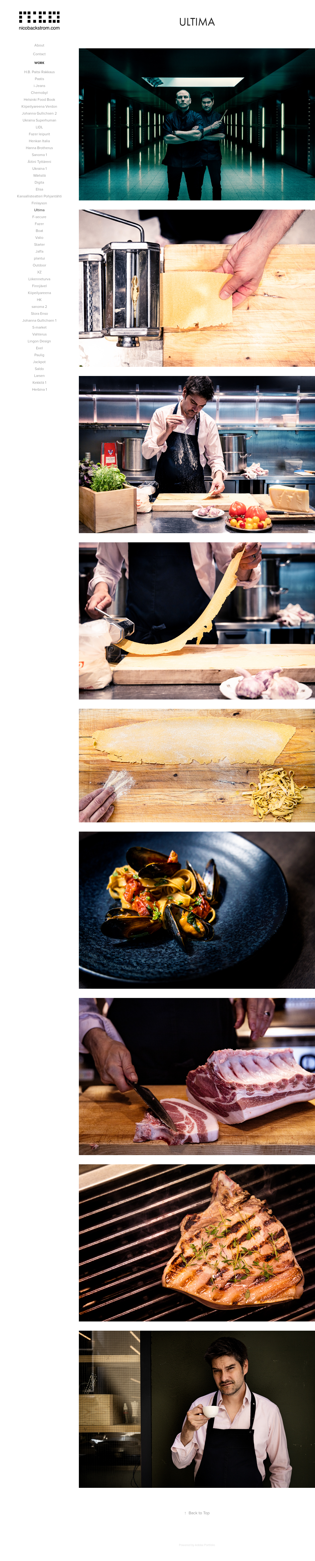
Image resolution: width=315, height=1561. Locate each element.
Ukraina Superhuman (39, 120)
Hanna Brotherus (39, 147)
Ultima (39, 209)
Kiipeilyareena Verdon (39, 106)
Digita (39, 182)
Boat (39, 230)
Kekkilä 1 (39, 382)
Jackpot (39, 361)
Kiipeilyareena (39, 292)
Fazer (39, 223)
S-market (39, 327)
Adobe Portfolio (205, 1545)
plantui (39, 258)
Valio (39, 237)
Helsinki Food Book (39, 99)
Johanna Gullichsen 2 (39, 113)
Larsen (39, 375)
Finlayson (39, 202)
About (39, 45)
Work (39, 63)
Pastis (39, 78)
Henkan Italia (39, 140)
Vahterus (39, 334)
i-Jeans (39, 85)
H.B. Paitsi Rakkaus (39, 71)
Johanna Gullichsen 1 (39, 320)
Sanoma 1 (39, 154)
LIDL (39, 127)
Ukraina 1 (39, 168)
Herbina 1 (39, 389)
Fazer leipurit (39, 133)
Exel (39, 347)
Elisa (39, 189)
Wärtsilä (39, 175)
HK (39, 299)
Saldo (39, 368)
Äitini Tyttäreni (39, 161)
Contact (39, 53)
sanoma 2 (39, 306)
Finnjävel (39, 285)
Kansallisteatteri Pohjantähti (39, 196)
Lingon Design (39, 341)
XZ (39, 272)
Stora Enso (39, 313)
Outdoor (39, 265)
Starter (39, 244)
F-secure (39, 216)
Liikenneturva (39, 278)
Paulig (39, 354)
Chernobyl (39, 92)
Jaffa (39, 251)
